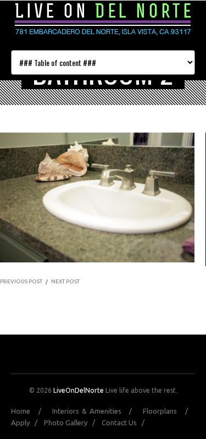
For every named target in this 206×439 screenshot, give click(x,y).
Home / (30, 411)
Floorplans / (169, 411)
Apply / (26, 422)
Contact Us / (125, 422)
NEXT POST (65, 281)
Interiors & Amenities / (96, 411)
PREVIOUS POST (21, 281)
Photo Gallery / (72, 422)
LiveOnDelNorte (78, 390)
